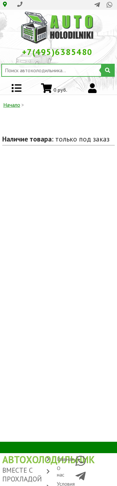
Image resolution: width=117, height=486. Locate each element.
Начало (11, 104)
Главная (65, 459)
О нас (60, 471)
